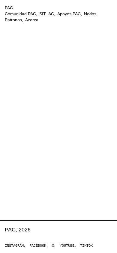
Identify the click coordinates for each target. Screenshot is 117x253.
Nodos (90, 13)
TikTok (86, 246)
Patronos (13, 19)
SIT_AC (46, 13)
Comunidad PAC (20, 13)
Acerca (31, 19)
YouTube (67, 246)
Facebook (37, 246)
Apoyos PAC (69, 13)
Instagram (14, 246)
